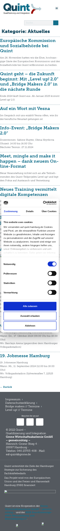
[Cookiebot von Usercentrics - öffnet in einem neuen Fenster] (43, 203)
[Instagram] (39, 422)
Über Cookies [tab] (49, 211)
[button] (57, 8)
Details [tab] (30, 211)
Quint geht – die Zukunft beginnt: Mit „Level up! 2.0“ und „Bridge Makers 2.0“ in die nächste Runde (29, 81)
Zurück (6, 386)
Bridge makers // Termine (22, 406)
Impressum (12, 399)
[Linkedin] (20, 422)
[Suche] (55, 22)
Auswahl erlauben (30, 316)
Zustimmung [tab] (11, 211)
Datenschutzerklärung (20, 403)
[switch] (52, 273)
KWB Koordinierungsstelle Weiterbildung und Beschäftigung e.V (28, 515)
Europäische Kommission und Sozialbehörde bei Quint (28, 45)
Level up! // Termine (18, 410)
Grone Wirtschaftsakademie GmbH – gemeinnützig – (28, 509)
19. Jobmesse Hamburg (25, 355)
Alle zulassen (30, 306)
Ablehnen (30, 325)
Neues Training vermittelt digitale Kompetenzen (28, 192)
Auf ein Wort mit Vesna (25, 108)
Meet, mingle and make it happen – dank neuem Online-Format (29, 161)
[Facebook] (30, 422)
